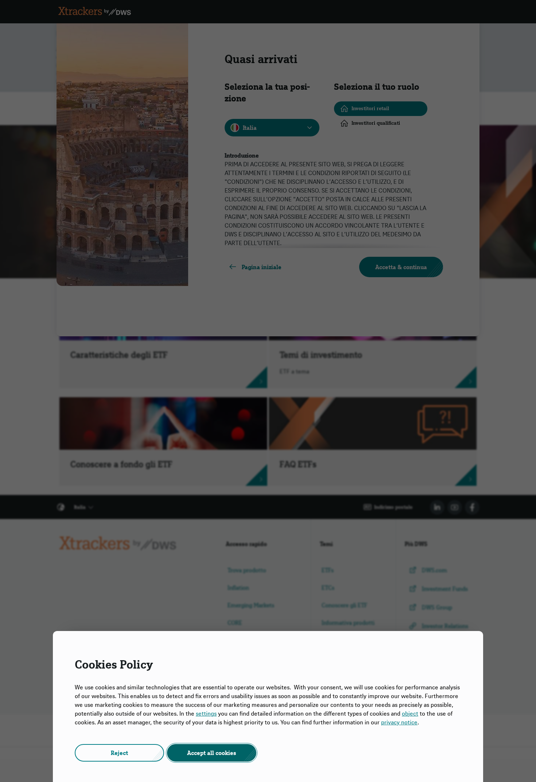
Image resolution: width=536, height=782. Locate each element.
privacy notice (399, 722)
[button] (119, 753)
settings (206, 713)
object (410, 713)
